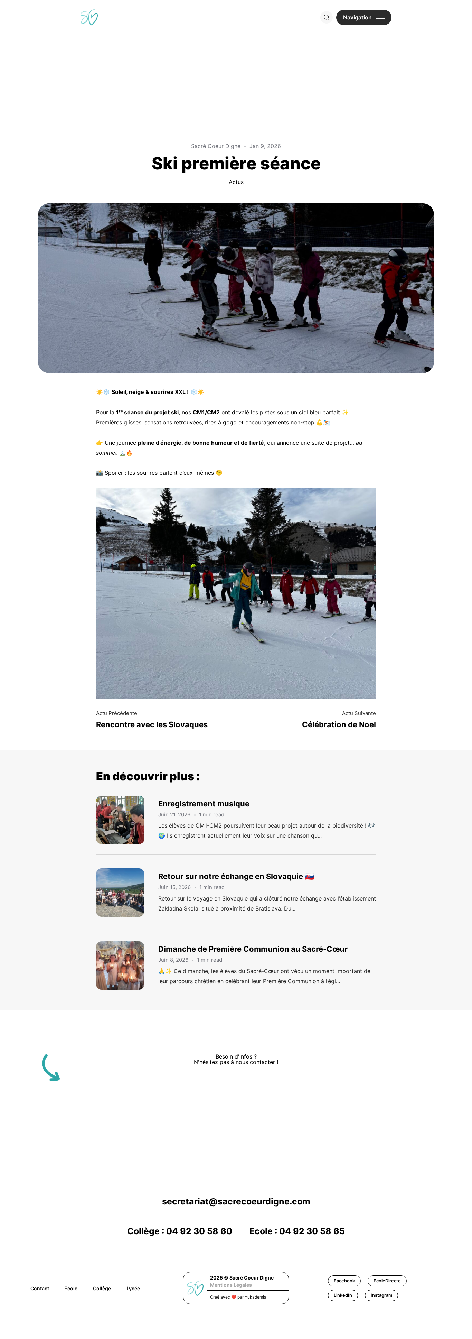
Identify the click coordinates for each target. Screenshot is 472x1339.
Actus (236, 181)
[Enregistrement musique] (127, 820)
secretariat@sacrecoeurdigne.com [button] (236, 1201)
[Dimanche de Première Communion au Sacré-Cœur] (127, 965)
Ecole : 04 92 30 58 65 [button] (297, 1231)
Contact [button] (39, 1288)
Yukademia (255, 1297)
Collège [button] (102, 1288)
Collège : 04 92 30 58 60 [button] (179, 1231)
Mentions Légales (231, 1285)
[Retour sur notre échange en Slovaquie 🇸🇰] (127, 892)
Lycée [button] (133, 1288)
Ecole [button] (70, 1288)
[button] (344, 1280)
